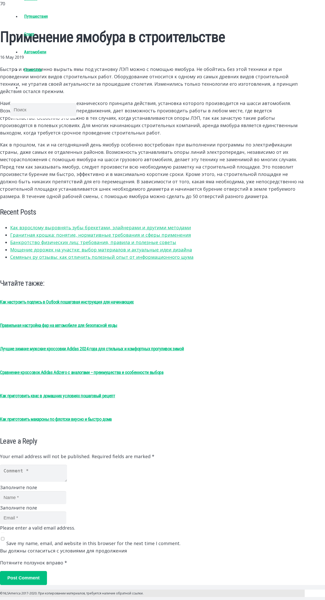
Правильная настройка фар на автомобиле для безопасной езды (58, 325)
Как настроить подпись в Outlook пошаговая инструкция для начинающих (67, 302)
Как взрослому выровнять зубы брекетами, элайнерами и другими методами (100, 227)
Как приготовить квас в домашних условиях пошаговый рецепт (57, 395)
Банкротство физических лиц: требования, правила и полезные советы (93, 242)
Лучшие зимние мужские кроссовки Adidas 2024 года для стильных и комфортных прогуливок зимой (92, 348)
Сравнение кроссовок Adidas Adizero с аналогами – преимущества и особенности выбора (81, 372)
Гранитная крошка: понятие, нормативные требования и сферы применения (100, 235)
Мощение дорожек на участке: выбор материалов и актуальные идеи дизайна (101, 250)
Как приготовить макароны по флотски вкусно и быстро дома (56, 419)
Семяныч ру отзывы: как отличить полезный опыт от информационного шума (101, 257)
